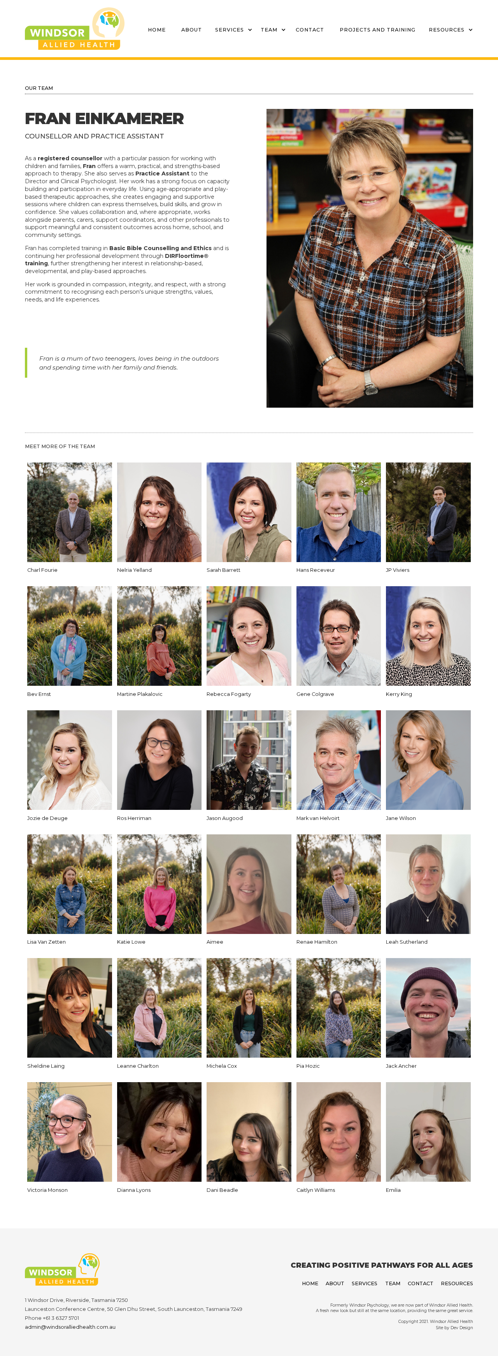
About (191, 30)
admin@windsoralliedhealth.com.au (70, 1327)
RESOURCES (447, 30)
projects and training (378, 30)
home (157, 30)
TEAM (269, 30)
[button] (230, 28)
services (229, 30)
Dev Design (462, 1327)
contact (310, 30)
